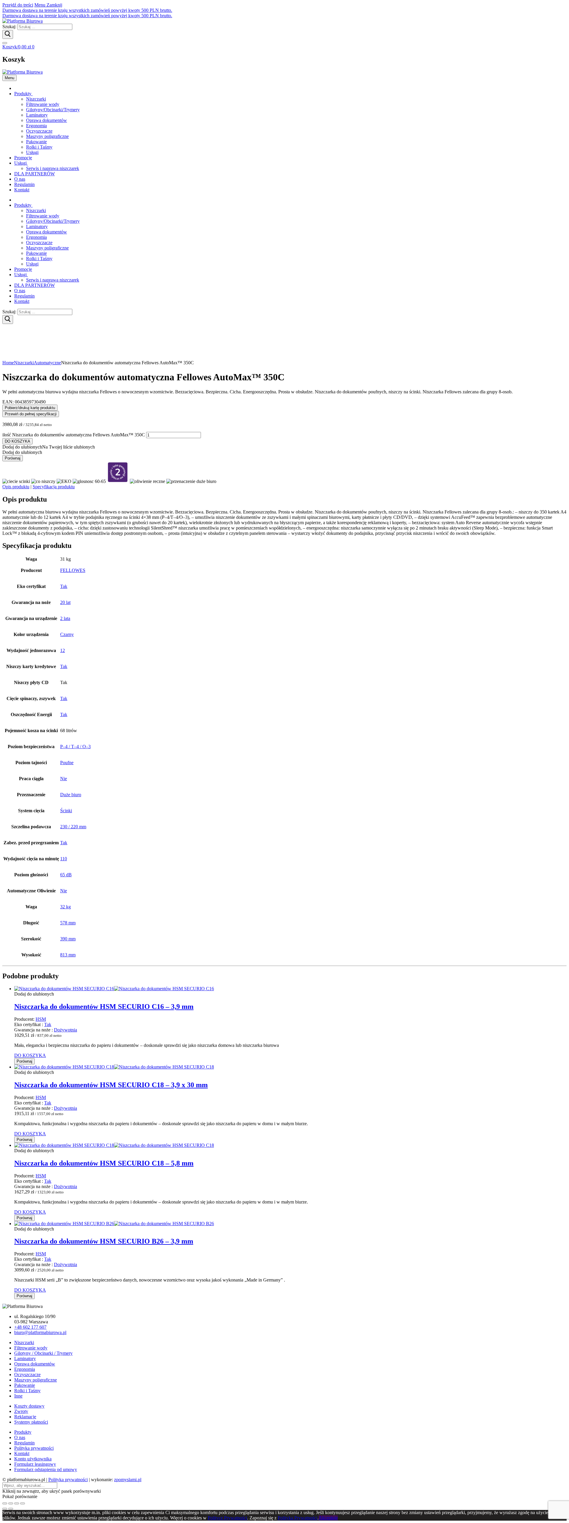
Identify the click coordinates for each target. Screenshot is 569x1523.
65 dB (66, 874)
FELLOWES (72, 570)
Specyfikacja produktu (54, 486)
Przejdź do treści (17, 4)
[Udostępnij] (16, 1503)
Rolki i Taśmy (27, 1390)
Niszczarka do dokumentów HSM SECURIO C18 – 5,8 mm (104, 1163)
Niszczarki (24, 362)
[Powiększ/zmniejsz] (4, 1503)
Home (8, 362)
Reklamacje (25, 1416)
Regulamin (24, 1442)
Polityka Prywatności (297, 1517)
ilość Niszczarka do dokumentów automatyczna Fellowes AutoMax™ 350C (73, 434)
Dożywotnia (65, 1029)
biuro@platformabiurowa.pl (40, 1332)
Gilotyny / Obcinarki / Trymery (43, 1353)
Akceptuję (328, 1517)
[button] (48, 446)
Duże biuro (70, 794)
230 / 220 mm (73, 826)
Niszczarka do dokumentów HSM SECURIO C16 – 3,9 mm (104, 1006)
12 (62, 650)
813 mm (68, 954)
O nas (19, 1437)
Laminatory (25, 1358)
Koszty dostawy (29, 1405)
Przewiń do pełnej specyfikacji (31, 414)
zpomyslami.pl (127, 1479)
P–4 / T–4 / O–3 (75, 746)
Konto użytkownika (33, 1458)
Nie (63, 778)
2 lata (65, 618)
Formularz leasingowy (35, 1464)
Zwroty (21, 1411)
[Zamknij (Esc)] (22, 1503)
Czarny (67, 634)
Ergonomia (24, 1369)
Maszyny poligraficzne (35, 1379)
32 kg (65, 906)
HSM (41, 1019)
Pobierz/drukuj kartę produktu (30, 408)
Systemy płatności (31, 1422)
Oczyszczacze (27, 1374)
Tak (63, 586)
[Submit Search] (7, 34)
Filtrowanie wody (30, 1347)
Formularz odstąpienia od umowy (45, 1469)
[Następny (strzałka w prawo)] (10, 1509)
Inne (18, 1395)
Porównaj (12, 458)
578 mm (68, 922)
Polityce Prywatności (227, 1517)
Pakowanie (24, 1385)
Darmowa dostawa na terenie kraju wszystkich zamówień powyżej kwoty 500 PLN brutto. (87, 10)
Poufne (66, 762)
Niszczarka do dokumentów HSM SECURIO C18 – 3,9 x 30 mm (111, 1085)
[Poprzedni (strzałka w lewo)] (4, 1509)
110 (63, 858)
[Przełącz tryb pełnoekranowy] (10, 1503)
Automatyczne (47, 362)
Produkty (22, 1432)
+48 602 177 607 (30, 1327)
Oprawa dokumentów (34, 1363)
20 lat (65, 602)
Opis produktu (15, 486)
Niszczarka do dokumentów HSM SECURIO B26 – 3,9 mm (103, 1241)
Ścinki (66, 810)
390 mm (68, 938)
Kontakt (21, 1453)
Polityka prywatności (34, 1448)
